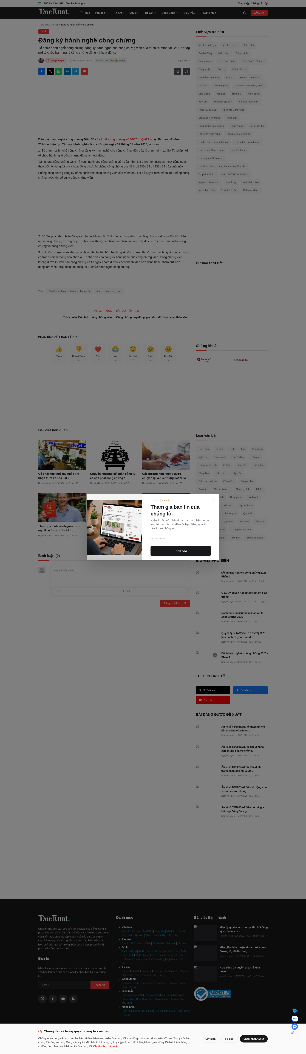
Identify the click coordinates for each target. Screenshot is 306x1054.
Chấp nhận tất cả (253, 1038)
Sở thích (210, 1038)
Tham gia (180, 550)
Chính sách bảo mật (105, 1046)
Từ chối (229, 1038)
